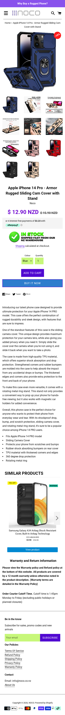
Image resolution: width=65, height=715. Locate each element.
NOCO (31, 703)
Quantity (39, 255)
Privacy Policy (12, 663)
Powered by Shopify (44, 703)
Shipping (19, 246)
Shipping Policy (13, 658)
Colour (27, 255)
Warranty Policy (13, 666)
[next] (57, 518)
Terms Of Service (14, 650)
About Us (10, 684)
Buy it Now (32, 283)
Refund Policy (12, 654)
